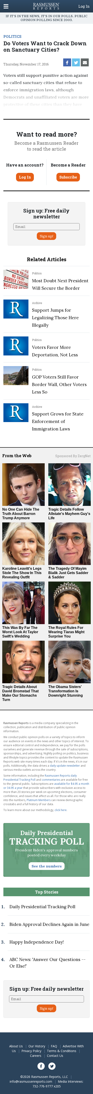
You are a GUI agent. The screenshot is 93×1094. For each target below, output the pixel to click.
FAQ (54, 1046)
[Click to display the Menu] (6, 6)
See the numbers (47, 866)
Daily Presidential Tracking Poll (42, 906)
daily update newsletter (65, 766)
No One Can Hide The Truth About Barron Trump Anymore (20, 513)
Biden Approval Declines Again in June (49, 924)
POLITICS (12, 36)
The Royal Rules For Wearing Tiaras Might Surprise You (66, 632)
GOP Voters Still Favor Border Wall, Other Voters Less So (59, 384)
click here (61, 810)
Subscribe (68, 177)
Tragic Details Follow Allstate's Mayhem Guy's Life (69, 513)
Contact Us (55, 1055)
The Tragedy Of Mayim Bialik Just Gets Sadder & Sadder (68, 573)
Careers (35, 1055)
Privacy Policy (31, 1051)
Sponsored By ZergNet (73, 456)
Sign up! (46, 236)
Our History (36, 1046)
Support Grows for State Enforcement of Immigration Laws (58, 421)
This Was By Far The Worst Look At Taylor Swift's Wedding (20, 632)
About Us (16, 1046)
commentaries (51, 780)
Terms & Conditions (61, 1051)
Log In (84, 6)
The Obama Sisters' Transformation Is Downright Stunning (65, 691)
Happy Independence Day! (36, 942)
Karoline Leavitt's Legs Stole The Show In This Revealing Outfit (22, 573)
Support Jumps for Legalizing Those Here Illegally (55, 317)
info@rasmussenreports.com (31, 1081)
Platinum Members (39, 800)
